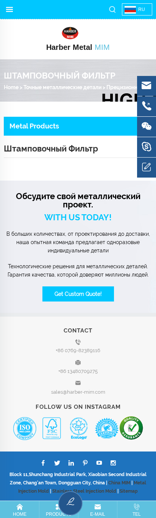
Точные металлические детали (62, 87)
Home (11, 87)
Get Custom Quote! (78, 294)
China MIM (119, 483)
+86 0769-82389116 (78, 350)
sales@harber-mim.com (78, 392)
